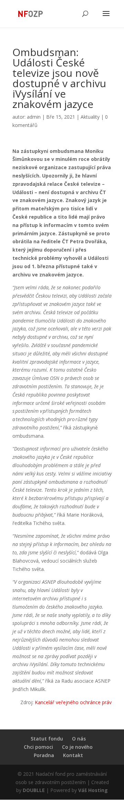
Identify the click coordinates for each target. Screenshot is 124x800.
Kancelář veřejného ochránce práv (73, 702)
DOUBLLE (34, 790)
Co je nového (77, 747)
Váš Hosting (93, 790)
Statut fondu (47, 738)
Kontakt (73, 755)
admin (34, 116)
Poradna (44, 755)
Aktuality (90, 116)
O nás (79, 738)
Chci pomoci (38, 747)
